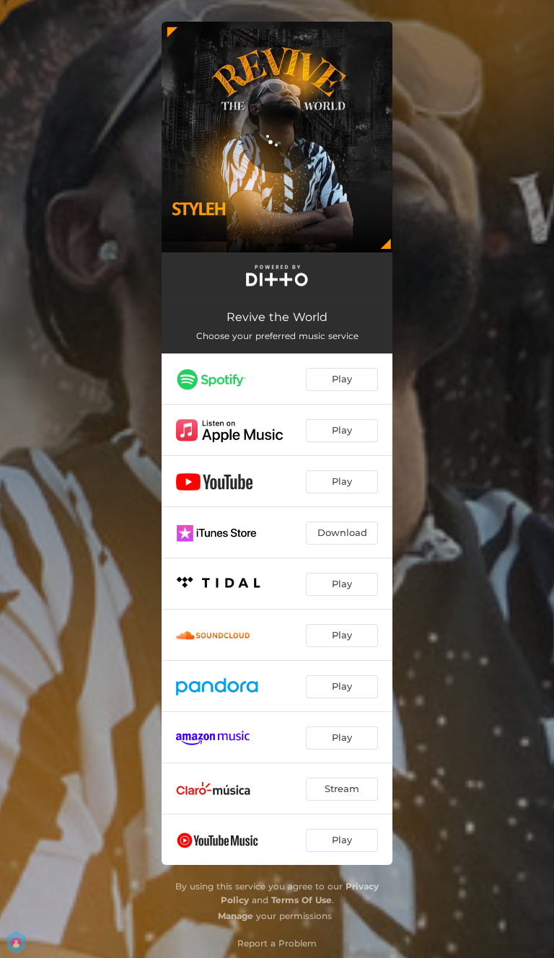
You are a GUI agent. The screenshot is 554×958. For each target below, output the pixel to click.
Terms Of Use (301, 900)
